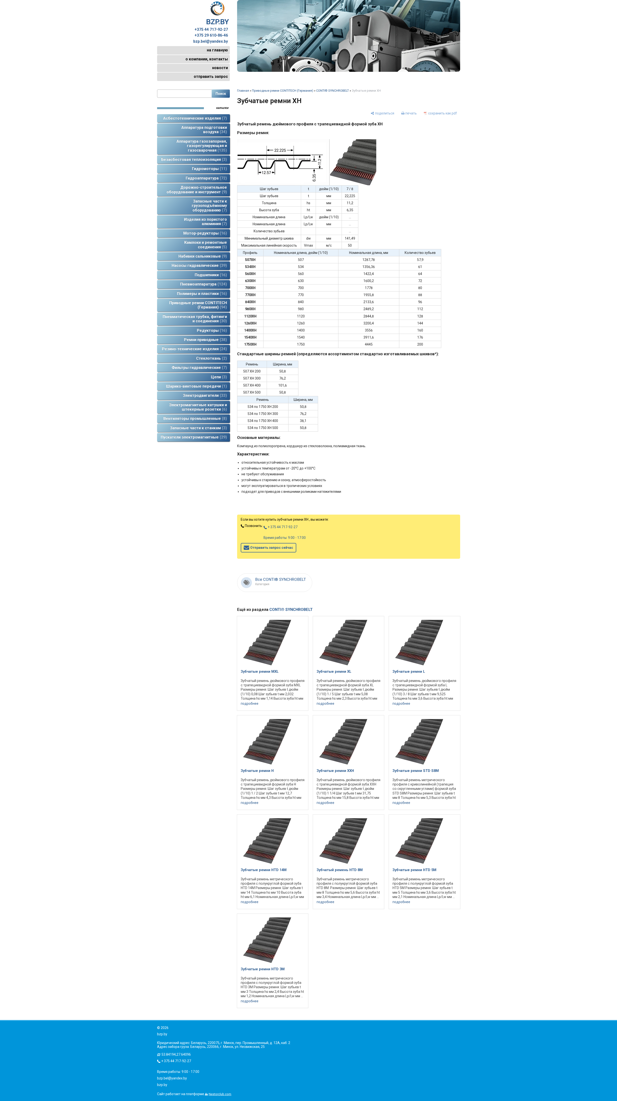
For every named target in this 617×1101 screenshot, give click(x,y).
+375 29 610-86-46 (211, 35)
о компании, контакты (206, 59)
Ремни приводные (204, 339)
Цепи (218, 377)
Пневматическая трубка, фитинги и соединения (195, 318)
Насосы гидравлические (198, 265)
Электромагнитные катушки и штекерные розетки (198, 407)
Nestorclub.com (220, 1094)
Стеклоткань (210, 358)
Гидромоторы (208, 168)
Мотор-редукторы (204, 233)
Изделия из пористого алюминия (205, 221)
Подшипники (210, 275)
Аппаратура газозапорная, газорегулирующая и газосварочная (201, 146)
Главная (243, 90)
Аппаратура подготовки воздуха (204, 129)
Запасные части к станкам (197, 428)
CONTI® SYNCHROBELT (332, 90)
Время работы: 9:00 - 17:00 (285, 538)
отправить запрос (211, 76)
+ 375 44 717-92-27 (282, 527)
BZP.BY (217, 21)
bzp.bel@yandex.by (210, 41)
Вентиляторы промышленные (194, 418)
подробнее (249, 703)
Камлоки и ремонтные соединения (205, 244)
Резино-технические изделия (193, 349)
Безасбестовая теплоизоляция (193, 159)
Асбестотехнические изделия (194, 118)
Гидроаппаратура (205, 178)
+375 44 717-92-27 (211, 29)
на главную (217, 50)
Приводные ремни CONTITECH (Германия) (198, 304)
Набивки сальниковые (201, 256)
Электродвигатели (204, 395)
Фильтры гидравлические (198, 367)
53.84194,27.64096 (176, 1054)
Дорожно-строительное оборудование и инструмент (197, 189)
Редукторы (211, 330)
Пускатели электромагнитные (193, 437)
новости (220, 67)
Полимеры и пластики (201, 293)
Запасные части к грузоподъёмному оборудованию (209, 205)
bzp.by (162, 1085)
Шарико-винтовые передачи (195, 386)
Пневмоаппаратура (202, 284)
